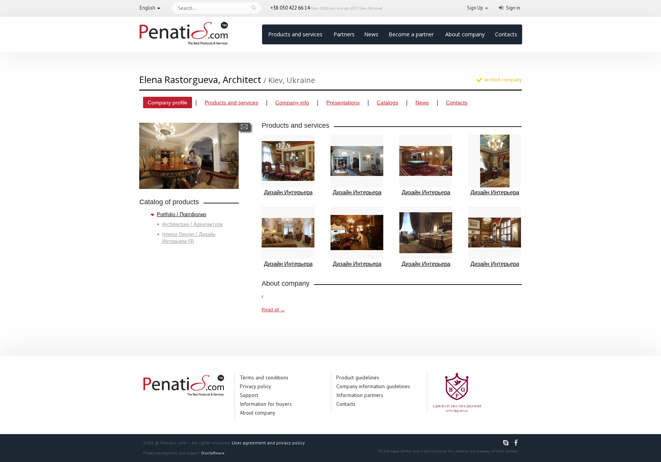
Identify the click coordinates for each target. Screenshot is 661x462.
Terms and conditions (264, 377)
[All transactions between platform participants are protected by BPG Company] (456, 392)
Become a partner (411, 34)
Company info (292, 102)
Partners (344, 34)
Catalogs (387, 102)
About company (465, 34)
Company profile (167, 102)
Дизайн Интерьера (288, 192)
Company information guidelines (373, 386)
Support (249, 395)
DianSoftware (212, 453)
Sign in (513, 8)
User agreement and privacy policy (268, 443)
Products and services (295, 34)
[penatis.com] (507, 443)
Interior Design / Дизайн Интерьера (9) (188, 237)
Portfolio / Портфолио (181, 214)
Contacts (506, 34)
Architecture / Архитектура (192, 224)
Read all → (273, 309)
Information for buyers (266, 403)
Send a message (244, 127)
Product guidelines (357, 377)
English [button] (147, 8)
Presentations (343, 102)
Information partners (359, 395)
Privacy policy (255, 386)
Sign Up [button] (475, 8)
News (371, 34)
